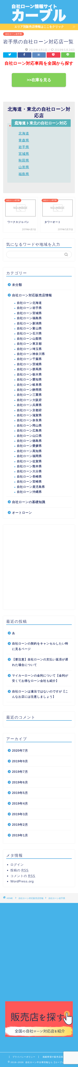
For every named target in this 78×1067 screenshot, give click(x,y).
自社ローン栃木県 (29, 374)
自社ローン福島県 (29, 318)
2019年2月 (20, 824)
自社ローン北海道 (29, 302)
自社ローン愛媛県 (29, 445)
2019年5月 (20, 793)
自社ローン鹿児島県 (31, 486)
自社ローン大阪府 (29, 400)
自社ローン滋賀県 (29, 415)
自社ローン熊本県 (29, 466)
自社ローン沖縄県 (29, 491)
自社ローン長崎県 (29, 476)
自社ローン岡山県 (29, 425)
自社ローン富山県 (29, 328)
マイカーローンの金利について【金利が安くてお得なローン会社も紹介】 (40, 678)
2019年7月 (20, 771)
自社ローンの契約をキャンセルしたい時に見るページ (40, 646)
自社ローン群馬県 (29, 369)
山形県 (24, 167)
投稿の (19, 870)
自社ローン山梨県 (29, 338)
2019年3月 (20, 814)
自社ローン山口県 (29, 435)
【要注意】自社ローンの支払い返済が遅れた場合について (40, 662)
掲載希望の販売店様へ (54, 1057)
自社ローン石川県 (29, 333)
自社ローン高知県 (29, 451)
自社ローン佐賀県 (29, 461)
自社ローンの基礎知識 (28, 502)
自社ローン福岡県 (29, 456)
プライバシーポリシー (23, 1057)
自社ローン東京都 (29, 343)
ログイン (17, 864)
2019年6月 (20, 782)
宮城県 (24, 153)
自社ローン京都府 (29, 410)
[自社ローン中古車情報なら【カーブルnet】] (39, 20)
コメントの (22, 876)
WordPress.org (22, 881)
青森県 (24, 140)
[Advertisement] (39, 567)
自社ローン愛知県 (29, 379)
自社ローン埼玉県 (29, 349)
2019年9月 (20, 761)
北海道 (24, 133)
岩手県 (24, 147)
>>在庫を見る (39, 80)
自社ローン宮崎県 (29, 481)
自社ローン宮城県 (29, 313)
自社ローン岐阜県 (29, 384)
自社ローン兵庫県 (29, 405)
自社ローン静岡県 (29, 389)
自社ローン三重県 (29, 394)
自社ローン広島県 (29, 430)
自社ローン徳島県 (29, 440)
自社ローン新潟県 (29, 323)
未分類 (17, 284)
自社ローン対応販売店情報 (32, 295)
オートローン (22, 512)
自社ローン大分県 (29, 471)
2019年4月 (20, 803)
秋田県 (24, 160)
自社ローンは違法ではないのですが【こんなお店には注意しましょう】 (40, 694)
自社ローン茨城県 (29, 364)
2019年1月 (20, 835)
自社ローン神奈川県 (31, 354)
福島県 (24, 174)
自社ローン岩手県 (13, 34)
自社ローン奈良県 (29, 420)
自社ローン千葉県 (29, 359)
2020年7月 (20, 750)
